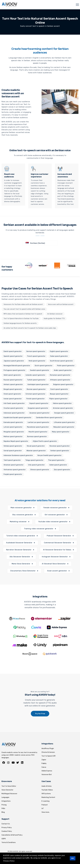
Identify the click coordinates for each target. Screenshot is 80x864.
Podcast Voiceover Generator (59, 536)
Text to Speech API (49, 756)
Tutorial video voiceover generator (21, 536)
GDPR (4, 839)
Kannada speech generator (13, 422)
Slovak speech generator (36, 446)
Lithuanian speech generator (64, 422)
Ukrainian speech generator (13, 465)
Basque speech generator (59, 394)
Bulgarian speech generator (63, 384)
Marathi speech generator (38, 432)
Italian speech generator (59, 356)
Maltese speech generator (13, 436)
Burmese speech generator (37, 436)
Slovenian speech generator (59, 446)
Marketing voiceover (18, 522)
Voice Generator (7, 790)
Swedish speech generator (39, 370)
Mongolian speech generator (14, 432)
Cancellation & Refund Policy (12, 835)
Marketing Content (48, 797)
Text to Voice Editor (9, 786)
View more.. (46, 812)
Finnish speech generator (35, 399)
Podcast (45, 805)
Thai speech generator (56, 460)
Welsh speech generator (12, 375)
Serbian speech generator (59, 451)
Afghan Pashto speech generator (45, 441)
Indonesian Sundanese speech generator (18, 455)
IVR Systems (46, 794)
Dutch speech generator (43, 366)
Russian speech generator (13, 380)
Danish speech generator (13, 351)
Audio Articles (47, 786)
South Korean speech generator (61, 361)
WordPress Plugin (48, 748)
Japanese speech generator (14, 361)
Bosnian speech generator (36, 389)
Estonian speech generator (35, 394)
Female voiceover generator (55, 508)
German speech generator (35, 351)
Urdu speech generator (36, 465)
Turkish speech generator (36, 380)
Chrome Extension (48, 752)
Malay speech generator (60, 432)
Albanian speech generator (36, 451)
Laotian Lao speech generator (38, 422)
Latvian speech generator (13, 427)
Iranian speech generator (13, 399)
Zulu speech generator (62, 470)
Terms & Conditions (9, 842)
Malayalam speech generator (63, 427)
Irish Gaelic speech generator (14, 403)
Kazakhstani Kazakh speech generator (17, 417)
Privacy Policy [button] (9, 861)
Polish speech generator (66, 366)
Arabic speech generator (63, 370)
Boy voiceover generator (22, 515)
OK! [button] (72, 858)
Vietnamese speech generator (15, 470)
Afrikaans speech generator (60, 380)
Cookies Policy (7, 831)
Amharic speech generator (13, 384)
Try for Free (40, 714)
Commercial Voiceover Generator (58, 543)
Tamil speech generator (12, 460)
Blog (3, 812)
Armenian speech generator (63, 408)
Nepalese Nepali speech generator (16, 441)
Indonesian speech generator (14, 413)
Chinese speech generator (39, 470)
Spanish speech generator (13, 356)
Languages (5, 797)
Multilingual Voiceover (9, 794)
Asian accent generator (57, 571)
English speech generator (59, 351)
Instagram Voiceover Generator (55, 557)
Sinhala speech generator (13, 446)
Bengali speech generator (13, 389)
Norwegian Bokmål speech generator (17, 366)
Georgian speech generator (64, 413)
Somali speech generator (13, 451)
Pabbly (44, 763)
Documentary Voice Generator (23, 571)
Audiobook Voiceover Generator (19, 543)
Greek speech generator (12, 394)
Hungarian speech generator (38, 408)
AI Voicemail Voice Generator (54, 564)
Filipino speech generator (58, 399)
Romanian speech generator (60, 375)
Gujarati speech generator (38, 403)
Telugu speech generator (34, 460)
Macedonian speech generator (38, 427)
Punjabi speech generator (13, 474)
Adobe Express (47, 771)
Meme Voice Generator (21, 564)
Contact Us (6, 824)
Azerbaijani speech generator (38, 384)
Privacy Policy (7, 827)
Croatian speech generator (13, 408)
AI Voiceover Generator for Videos (57, 550)
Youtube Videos (47, 790)
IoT (43, 808)
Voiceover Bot (47, 774)
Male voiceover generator (21, 508)
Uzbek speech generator (58, 465)
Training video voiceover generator (39, 529)
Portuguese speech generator (14, 370)
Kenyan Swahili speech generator (50, 455)
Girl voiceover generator (55, 515)
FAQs (3, 808)
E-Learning (45, 801)
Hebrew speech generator (62, 403)
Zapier (44, 760)
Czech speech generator (59, 389)
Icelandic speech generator (35, 375)
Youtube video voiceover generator (53, 522)
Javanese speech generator (39, 413)
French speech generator (36, 356)
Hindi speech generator (37, 361)
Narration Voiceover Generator (19, 550)
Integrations (6, 801)
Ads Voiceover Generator (20, 557)
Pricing (4, 805)
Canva (44, 767)
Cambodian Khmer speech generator (49, 417)
